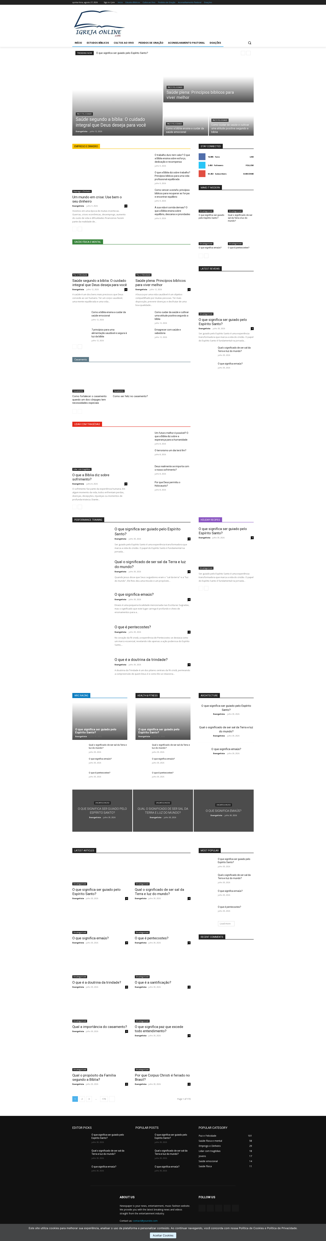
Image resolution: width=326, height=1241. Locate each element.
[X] (242, 2)
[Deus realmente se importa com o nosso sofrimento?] (143, 470)
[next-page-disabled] (80, 411)
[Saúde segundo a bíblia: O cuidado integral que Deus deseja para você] (117, 97)
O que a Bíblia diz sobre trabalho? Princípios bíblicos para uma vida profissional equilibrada (172, 176)
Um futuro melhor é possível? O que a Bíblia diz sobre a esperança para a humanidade (171, 436)
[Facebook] (233, 2)
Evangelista (78, 206)
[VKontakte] (235, 1208)
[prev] (243, 53)
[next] (248, 53)
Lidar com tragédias (81, 469)
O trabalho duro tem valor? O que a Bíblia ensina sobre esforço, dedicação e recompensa (172, 158)
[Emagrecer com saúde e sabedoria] (143, 334)
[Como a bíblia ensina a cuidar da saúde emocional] (185, 119)
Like (252, 157)
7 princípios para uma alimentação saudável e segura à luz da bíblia (109, 333)
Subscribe (248, 173)
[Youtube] (252, 2)
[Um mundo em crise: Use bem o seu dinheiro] (99, 173)
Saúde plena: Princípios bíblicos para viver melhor (160, 283)
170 (104, 1099)
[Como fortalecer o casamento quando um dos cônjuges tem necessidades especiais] (91, 380)
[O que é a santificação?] (163, 964)
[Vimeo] (247, 2)
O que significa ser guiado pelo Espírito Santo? (122, 52)
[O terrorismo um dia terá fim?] (143, 454)
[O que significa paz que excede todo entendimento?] (163, 1009)
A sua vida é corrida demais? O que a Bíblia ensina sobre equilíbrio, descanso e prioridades (172, 211)
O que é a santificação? (153, 982)
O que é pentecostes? (238, 247)
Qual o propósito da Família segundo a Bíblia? (94, 1077)
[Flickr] (218, 1208)
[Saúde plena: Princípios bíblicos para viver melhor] (208, 80)
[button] (250, 43)
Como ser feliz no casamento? (130, 396)
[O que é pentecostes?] (241, 236)
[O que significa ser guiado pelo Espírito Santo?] (211, 204)
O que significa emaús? (210, 247)
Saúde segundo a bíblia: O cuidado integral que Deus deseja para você (99, 283)
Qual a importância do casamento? (99, 1027)
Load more (225, 923)
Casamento (78, 391)
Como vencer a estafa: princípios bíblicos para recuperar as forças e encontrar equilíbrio (172, 193)
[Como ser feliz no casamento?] (131, 380)
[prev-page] (74, 229)
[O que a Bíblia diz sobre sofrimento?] (99, 451)
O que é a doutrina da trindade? (141, 660)
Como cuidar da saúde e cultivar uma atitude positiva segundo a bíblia (172, 315)
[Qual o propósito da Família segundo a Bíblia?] (100, 1057)
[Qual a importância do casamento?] (100, 1009)
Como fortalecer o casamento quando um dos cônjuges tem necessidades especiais (89, 399)
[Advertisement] (190, 23)
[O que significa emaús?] (211, 236)
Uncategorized (206, 211)
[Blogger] (202, 1208)
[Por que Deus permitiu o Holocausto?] (143, 486)
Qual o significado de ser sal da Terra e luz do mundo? (240, 218)
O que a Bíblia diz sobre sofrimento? (90, 477)
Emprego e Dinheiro (82, 191)
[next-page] (80, 229)
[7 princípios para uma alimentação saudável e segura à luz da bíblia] (80, 334)
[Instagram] (238, 2)
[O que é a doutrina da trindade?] (91, 670)
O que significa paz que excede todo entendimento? (159, 1029)
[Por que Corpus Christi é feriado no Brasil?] (163, 1057)
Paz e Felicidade (84, 114)
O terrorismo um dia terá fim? (170, 450)
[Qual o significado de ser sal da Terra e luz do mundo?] (241, 204)
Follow (250, 165)
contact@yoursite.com (145, 1220)
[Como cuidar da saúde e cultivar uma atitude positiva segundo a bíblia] (231, 119)
